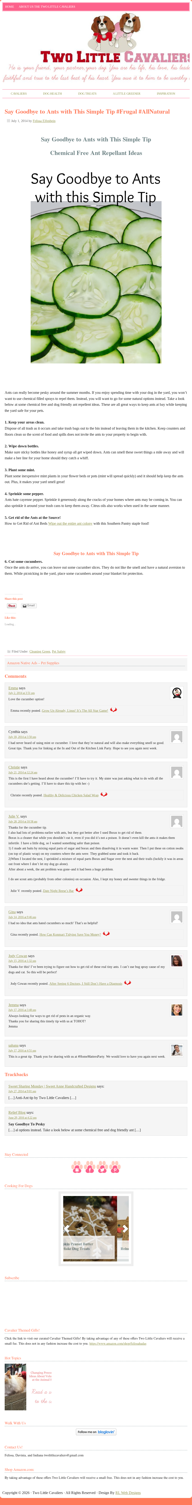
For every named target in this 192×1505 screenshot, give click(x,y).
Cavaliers (15, 94)
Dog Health (48, 94)
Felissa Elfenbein (44, 121)
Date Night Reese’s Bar (58, 891)
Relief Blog (17, 1112)
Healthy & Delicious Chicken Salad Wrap (71, 795)
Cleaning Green (40, 651)
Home (9, 6)
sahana (13, 1045)
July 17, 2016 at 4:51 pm (22, 1050)
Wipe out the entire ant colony (70, 523)
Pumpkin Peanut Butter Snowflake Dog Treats (86, 1246)
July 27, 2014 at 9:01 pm (22, 1091)
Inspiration (162, 94)
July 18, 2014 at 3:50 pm (22, 737)
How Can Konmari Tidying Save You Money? (70, 934)
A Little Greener (122, 94)
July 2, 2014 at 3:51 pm (21, 693)
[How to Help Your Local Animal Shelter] (28, 1387)
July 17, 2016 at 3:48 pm (22, 1010)
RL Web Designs (128, 1493)
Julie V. (13, 816)
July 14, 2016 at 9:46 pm (22, 917)
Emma (13, 688)
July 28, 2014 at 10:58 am (22, 821)
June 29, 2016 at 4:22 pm (22, 1117)
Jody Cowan (17, 956)
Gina (12, 912)
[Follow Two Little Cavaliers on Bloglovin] (96, 1434)
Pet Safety (59, 651)
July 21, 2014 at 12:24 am (22, 772)
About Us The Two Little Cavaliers (45, 7)
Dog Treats (83, 94)
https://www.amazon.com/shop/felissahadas (117, 1343)
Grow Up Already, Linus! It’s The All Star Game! (75, 710)
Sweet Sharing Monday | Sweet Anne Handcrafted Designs (52, 1086)
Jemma (13, 1005)
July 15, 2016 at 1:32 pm (22, 961)
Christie (14, 767)
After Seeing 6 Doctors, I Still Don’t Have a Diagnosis (85, 983)
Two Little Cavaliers (96, 31)
